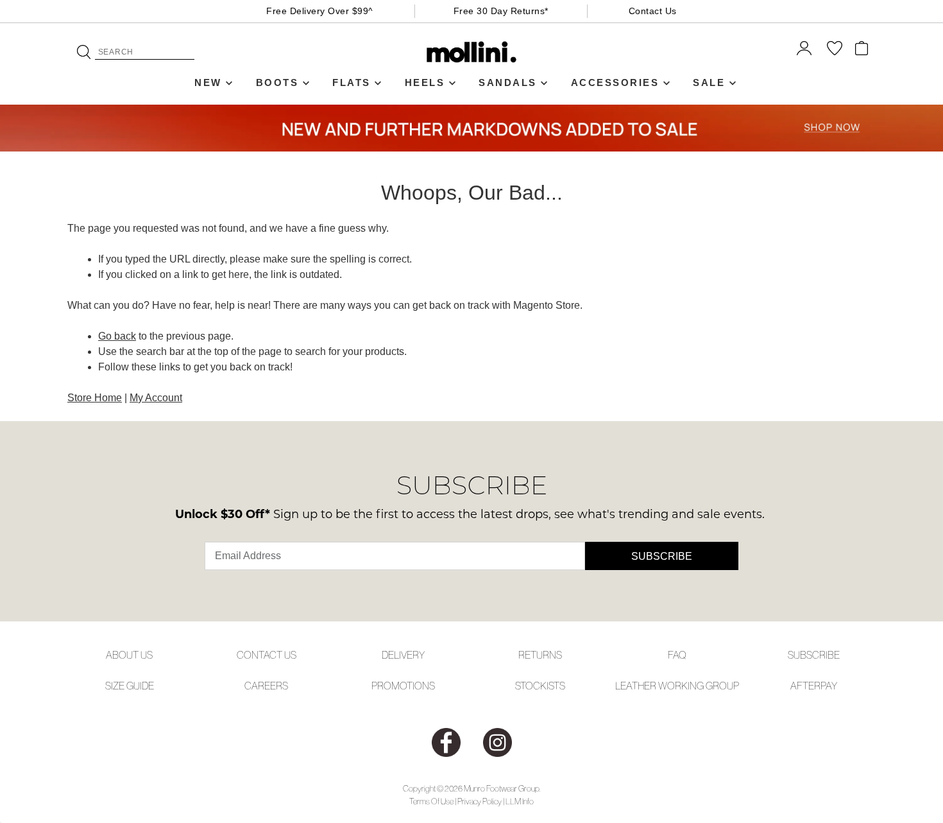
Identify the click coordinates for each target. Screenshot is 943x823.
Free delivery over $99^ (319, 11)
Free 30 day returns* (501, 11)
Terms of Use (431, 801)
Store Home (94, 397)
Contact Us (653, 11)
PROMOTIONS (403, 685)
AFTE (802, 685)
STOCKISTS (540, 685)
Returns (540, 655)
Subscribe (661, 556)
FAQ (677, 655)
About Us (129, 655)
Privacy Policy (479, 801)
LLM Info (519, 801)
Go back (117, 336)
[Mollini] (472, 52)
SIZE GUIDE (129, 685)
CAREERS (266, 685)
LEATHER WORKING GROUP (677, 685)
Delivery (403, 655)
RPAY (825, 685)
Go (83, 52)
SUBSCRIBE (814, 655)
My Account (156, 397)
